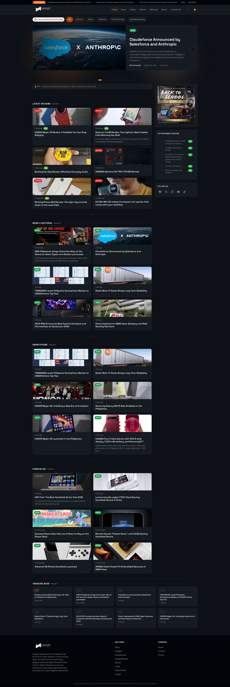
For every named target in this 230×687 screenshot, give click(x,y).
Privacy (161, 655)
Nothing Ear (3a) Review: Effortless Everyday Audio (61, 171)
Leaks (117, 666)
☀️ (195, 10)
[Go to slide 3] (104, 80)
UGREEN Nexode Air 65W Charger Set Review (175, 142)
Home (114, 9)
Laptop (118, 674)
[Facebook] (160, 191)
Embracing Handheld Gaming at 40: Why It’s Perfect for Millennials (69, 86)
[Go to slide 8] (125, 80)
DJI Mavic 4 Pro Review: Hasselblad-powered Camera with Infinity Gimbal (174, 158)
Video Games (120, 670)
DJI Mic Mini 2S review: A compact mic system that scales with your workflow (122, 203)
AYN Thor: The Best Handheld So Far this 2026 (59, 497)
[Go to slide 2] (100, 80)
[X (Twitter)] (166, 191)
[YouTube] (178, 191)
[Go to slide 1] (95, 80)
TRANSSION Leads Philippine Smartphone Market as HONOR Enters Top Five (158, 44)
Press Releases (121, 659)
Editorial (102, 19)
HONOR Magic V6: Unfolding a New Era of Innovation (62, 406)
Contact (161, 651)
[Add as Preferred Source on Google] (48, 19)
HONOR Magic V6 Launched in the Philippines (58, 438)
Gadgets (118, 651)
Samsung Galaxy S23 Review (173, 171)
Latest (182, 2)
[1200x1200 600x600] (176, 122)
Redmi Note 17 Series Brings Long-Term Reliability (78, 2)
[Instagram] (172, 191)
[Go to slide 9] (130, 80)
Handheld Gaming (137, 19)
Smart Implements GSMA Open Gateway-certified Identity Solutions (135, 617)
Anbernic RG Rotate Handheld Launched (56, 566)
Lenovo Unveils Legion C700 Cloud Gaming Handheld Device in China (117, 498)
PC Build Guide (118, 19)
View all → (55, 104)
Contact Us (176, 9)
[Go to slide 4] (108, 80)
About (164, 9)
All (70, 19)
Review (143, 9)
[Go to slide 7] (121, 80)
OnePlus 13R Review (173, 166)
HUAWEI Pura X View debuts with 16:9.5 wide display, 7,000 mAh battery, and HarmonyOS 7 (119, 440)
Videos (133, 9)
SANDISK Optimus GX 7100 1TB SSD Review (117, 171)
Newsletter (192, 2)
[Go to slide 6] (117, 80)
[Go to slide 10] (134, 80)
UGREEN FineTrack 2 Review (173, 149)
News (123, 9)
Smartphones (120, 655)
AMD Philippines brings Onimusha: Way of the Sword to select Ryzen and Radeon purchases (59, 253)
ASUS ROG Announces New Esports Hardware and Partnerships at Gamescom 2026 (134, 2)
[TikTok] (184, 191)
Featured (154, 9)
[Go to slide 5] (112, 80)
